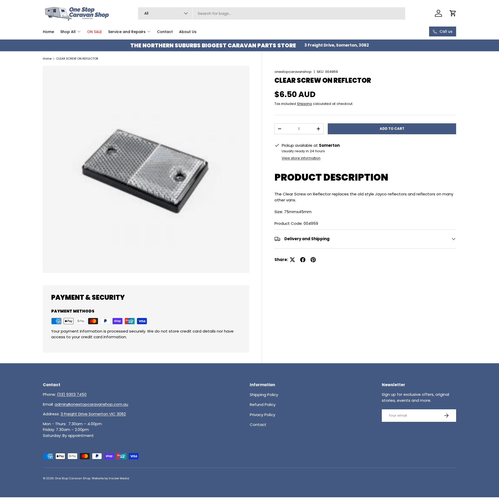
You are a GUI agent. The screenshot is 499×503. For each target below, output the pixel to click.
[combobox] (271, 13)
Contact (165, 31)
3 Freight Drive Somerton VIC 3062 (93, 414)
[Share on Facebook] (303, 259)
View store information (301, 158)
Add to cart (392, 128)
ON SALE (94, 31)
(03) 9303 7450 (72, 394)
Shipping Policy (264, 394)
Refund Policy (262, 404)
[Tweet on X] (292, 259)
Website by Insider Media (110, 478)
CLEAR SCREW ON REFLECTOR (77, 58)
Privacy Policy (262, 414)
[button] (453, 13)
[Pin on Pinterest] (313, 259)
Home (48, 31)
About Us (187, 31)
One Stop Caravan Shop (72, 478)
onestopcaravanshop (293, 71)
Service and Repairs (127, 31)
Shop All (68, 31)
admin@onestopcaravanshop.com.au (91, 404)
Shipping (304, 103)
